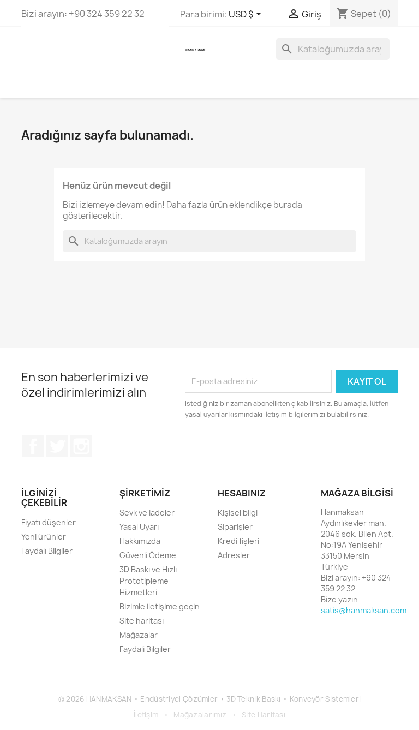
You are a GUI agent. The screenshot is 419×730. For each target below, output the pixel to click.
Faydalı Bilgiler (47, 551)
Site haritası (141, 620)
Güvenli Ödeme (147, 555)
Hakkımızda (139, 541)
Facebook (33, 446)
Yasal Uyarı (139, 527)
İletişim (146, 715)
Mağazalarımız (199, 715)
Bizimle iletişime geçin (159, 606)
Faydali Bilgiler (145, 649)
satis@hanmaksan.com (363, 610)
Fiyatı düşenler (48, 522)
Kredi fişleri (238, 541)
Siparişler (235, 527)
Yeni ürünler (43, 536)
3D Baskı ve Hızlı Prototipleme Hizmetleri (148, 580)
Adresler (234, 555)
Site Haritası (263, 715)
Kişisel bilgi (238, 512)
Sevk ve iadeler (147, 512)
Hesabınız (242, 493)
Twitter (57, 446)
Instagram (81, 446)
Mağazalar (138, 635)
